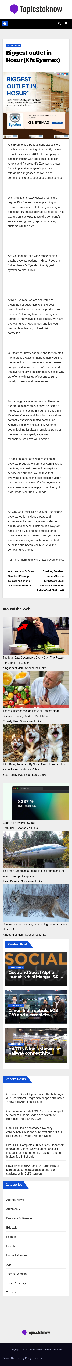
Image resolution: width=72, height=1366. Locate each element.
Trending (12, 1292)
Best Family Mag (13, 774)
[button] (59, 23)
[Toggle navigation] (66, 23)
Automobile (13, 1209)
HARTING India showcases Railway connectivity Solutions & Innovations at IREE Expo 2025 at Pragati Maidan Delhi (34, 1132)
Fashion (11, 1236)
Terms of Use (41, 1358)
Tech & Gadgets (16, 1273)
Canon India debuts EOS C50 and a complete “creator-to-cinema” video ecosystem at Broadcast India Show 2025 (35, 1115)
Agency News (13, 46)
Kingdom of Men (13, 668)
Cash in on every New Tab (19, 822)
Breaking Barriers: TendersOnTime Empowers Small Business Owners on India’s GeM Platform (50, 581)
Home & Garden (16, 1255)
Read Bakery (11, 881)
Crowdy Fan (10, 721)
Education (12, 1227)
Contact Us (8, 1358)
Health (10, 1246)
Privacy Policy (24, 1358)
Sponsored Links (35, 668)
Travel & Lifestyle (17, 1283)
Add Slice (9, 828)
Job (8, 1264)
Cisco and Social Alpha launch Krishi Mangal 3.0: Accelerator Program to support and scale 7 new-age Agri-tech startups (35, 1098)
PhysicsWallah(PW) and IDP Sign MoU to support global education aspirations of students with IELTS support (32, 1169)
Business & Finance (19, 1218)
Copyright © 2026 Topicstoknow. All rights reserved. (36, 1349)
